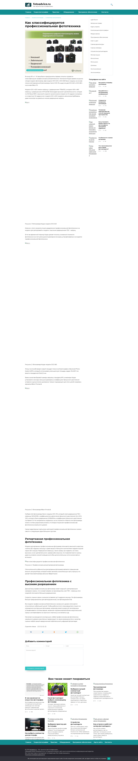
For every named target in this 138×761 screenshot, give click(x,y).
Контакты (105, 12)
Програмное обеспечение (87, 12)
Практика (55, 12)
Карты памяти (95, 26)
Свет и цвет (94, 41)
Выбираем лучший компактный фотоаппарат (78, 691)
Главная (28, 12)
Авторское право (96, 23)
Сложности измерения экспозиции (102, 102)
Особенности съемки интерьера (106, 138)
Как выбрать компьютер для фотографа (34, 734)
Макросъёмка (95, 34)
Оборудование (68, 12)
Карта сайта (98, 742)
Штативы (93, 65)
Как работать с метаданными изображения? (103, 92)
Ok (109, 758)
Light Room (94, 19)
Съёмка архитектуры (97, 44)
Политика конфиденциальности (35, 754)
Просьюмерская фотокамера (99, 688)
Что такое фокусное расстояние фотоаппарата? (105, 147)
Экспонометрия (96, 69)
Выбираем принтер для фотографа (57, 725)
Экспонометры (95, 72)
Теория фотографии (41, 12)
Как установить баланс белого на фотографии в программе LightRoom (104, 125)
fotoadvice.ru (42, 4)
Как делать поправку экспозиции (105, 83)
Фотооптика (94, 58)
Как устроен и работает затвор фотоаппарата (102, 725)
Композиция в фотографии (99, 30)
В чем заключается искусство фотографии (34, 699)
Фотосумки (94, 62)
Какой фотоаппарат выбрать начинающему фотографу (57, 700)
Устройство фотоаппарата (35, 70)
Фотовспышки (95, 55)
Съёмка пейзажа (96, 48)
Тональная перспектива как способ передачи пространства (104, 112)
